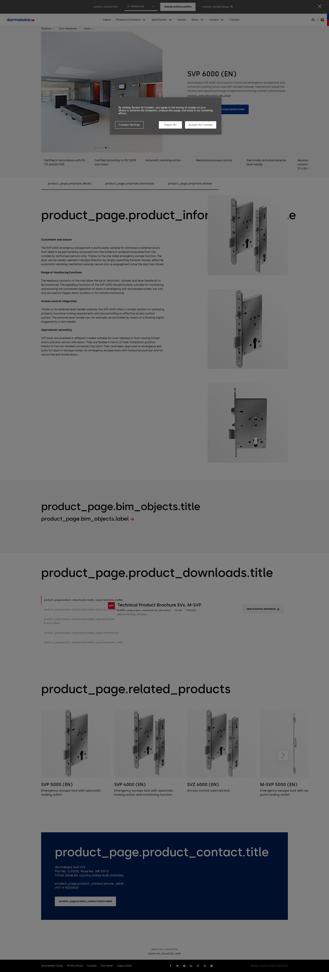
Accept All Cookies (201, 124)
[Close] (216, 101)
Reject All (170, 124)
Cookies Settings (129, 124)
